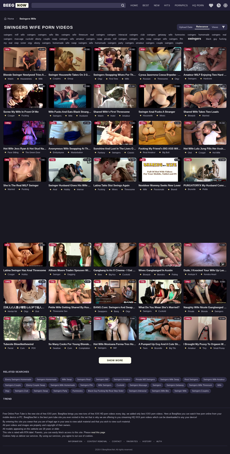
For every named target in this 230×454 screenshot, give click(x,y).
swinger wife (161, 39)
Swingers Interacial (137, 391)
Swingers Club (21, 391)
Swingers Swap (41, 391)
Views (215, 27)
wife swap (71, 43)
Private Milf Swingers (145, 379)
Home (134, 5)
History (147, 441)
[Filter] (223, 27)
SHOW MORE (115, 360)
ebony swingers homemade (49, 43)
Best (146, 5)
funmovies (181, 34)
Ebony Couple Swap (35, 385)
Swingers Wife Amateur (214, 379)
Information (75, 441)
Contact (117, 441)
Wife (219, 385)
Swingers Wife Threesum (200, 385)
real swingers (98, 34)
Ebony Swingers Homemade (18, 379)
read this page (98, 432)
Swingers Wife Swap (169, 379)
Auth (159, 441)
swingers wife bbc (49, 34)
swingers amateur (135, 43)
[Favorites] (211, 5)
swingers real (219, 34)
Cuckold (120, 385)
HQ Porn (198, 5)
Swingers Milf (102, 379)
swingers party (116, 43)
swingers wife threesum (75, 34)
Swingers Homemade (47, 379)
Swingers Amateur (122, 379)
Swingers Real (84, 379)
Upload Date (185, 27)
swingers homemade (200, 34)
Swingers (157, 385)
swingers (195, 38)
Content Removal (97, 441)
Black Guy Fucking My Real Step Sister (106, 391)
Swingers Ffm (86, 385)
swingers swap (95, 39)
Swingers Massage (138, 385)
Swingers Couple (13, 385)
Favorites (132, 441)
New (157, 5)
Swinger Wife (180, 391)
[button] (225, 5)
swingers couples (174, 43)
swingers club (138, 34)
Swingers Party (60, 391)
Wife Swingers (104, 385)
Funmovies (78, 391)
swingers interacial (118, 34)
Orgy (7, 391)
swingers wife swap (141, 39)
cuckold (30, 39)
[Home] (16, 5)
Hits (167, 5)
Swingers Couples (200, 391)
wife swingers (29, 34)
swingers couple (155, 43)
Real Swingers (191, 379)
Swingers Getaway (175, 385)
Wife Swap (67, 379)
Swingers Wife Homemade (63, 385)
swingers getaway (158, 34)
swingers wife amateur (72, 39)
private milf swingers (116, 39)
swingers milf (12, 34)
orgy (31, 43)
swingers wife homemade (93, 43)
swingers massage (15, 39)
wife (172, 34)
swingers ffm (177, 39)
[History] (219, 5)
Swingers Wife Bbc (160, 391)
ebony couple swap (47, 39)
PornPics (181, 5)
